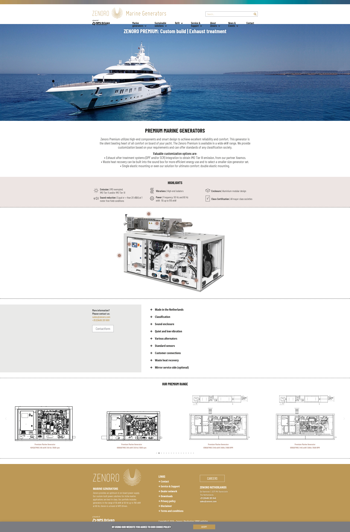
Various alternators (166, 338)
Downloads (167, 496)
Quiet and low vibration (168, 331)
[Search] (255, 14)
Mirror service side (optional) (172, 367)
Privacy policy (168, 501)
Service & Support (170, 486)
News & (232, 24)
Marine (137, 24)
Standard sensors (165, 346)
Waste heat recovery (167, 360)
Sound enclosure (164, 324)
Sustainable (161, 24)
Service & (196, 24)
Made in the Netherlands (169, 309)
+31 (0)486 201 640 (208, 498)
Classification (162, 317)
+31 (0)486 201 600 (101, 320)
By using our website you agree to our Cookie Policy (141, 527)
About (213, 24)
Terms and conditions (172, 511)
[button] (203, 309)
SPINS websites (201, 521)
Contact (250, 23)
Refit (177, 23)
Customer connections (168, 353)
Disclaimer (166, 506)
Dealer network (169, 491)
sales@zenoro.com (101, 316)
